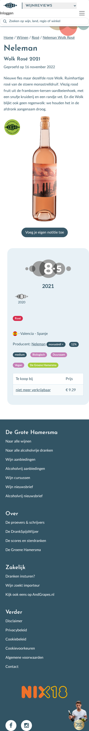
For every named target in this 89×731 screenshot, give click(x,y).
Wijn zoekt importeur (22, 585)
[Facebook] (13, 725)
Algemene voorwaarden (24, 657)
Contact (11, 667)
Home (8, 37)
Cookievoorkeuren (20, 648)
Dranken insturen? (20, 576)
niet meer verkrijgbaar (33, 390)
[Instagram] (28, 725)
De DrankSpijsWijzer (22, 531)
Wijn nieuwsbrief (19, 487)
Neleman (38, 344)
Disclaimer (13, 621)
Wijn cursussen (17, 478)
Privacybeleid (16, 630)
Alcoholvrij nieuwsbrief (24, 496)
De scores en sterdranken (25, 541)
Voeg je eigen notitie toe (44, 232)
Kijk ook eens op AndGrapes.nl (29, 594)
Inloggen (6, 13)
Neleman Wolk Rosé (59, 37)
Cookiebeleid (15, 639)
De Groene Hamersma (23, 550)
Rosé (35, 37)
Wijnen (22, 37)
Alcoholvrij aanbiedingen (25, 469)
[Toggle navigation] (84, 13)
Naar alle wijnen (18, 441)
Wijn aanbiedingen (20, 459)
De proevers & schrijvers (24, 522)
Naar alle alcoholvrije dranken (29, 450)
